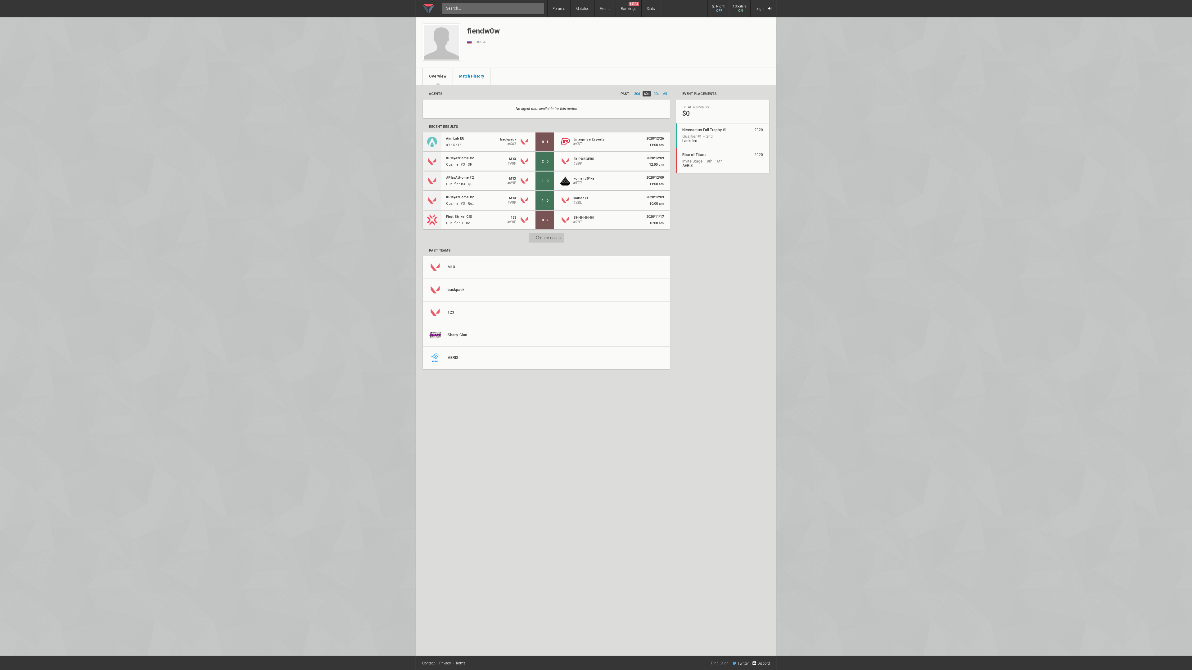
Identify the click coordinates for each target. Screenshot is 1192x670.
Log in (761, 9)
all (665, 94)
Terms (460, 663)
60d (647, 94)
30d (637, 94)
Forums (559, 9)
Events (605, 9)
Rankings (629, 6)
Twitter (743, 663)
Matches (582, 9)
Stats (651, 9)
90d (656, 94)
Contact (428, 663)
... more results (546, 238)
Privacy (445, 663)
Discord (763, 663)
